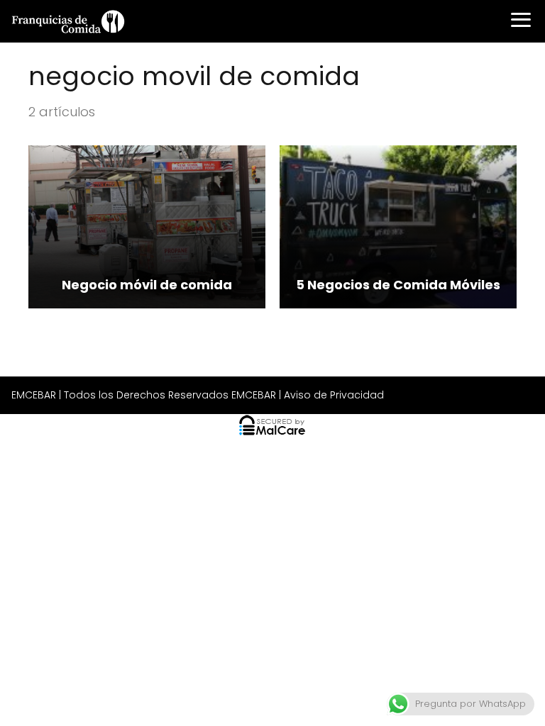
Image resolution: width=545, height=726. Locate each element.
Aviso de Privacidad (334, 395)
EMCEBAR (33, 395)
